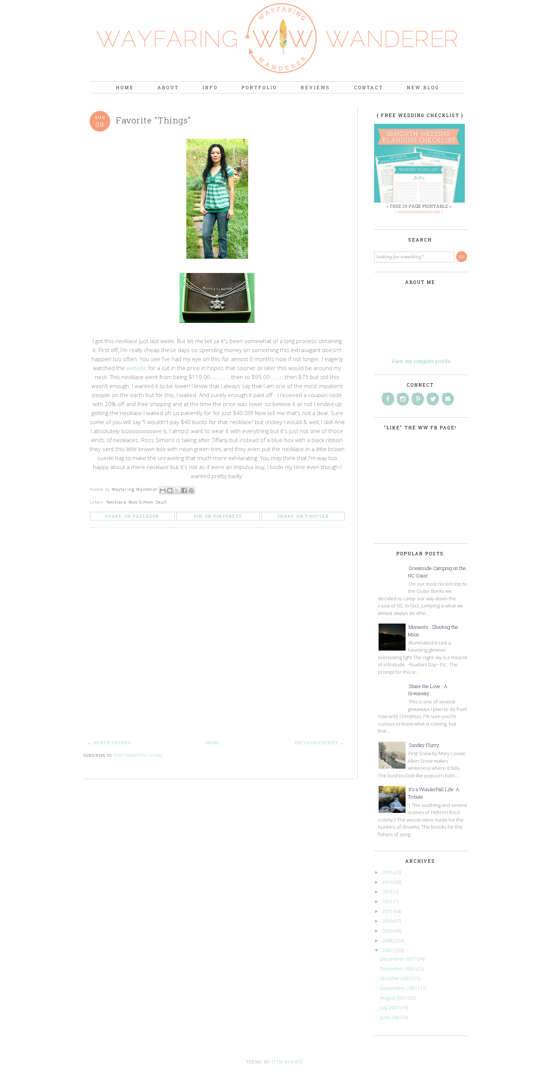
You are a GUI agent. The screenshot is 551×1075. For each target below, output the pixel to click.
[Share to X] (177, 490)
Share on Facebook (132, 516)
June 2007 (391, 1017)
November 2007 (398, 968)
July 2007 (390, 1007)
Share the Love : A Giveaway (428, 690)
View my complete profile (420, 361)
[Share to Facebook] (184, 490)
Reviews (315, 87)
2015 (388, 872)
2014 (388, 882)
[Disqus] (219, 638)
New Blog (423, 87)
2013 (388, 891)
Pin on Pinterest (218, 516)
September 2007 (399, 988)
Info (210, 87)
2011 (388, 911)
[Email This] (162, 490)
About (168, 87)
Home (125, 87)
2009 (388, 930)
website (136, 368)
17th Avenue (287, 1062)
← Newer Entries (109, 742)
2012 (388, 901)
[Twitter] (433, 399)
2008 (388, 940)
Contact (368, 87)
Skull (161, 502)
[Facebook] (388, 399)
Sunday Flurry (424, 745)
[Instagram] (403, 399)
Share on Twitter (303, 516)
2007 (388, 950)
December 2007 (398, 958)
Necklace (116, 502)
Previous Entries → (319, 742)
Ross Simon (141, 502)
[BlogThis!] (170, 490)
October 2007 (396, 978)
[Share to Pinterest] (191, 490)
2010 (388, 921)
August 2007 (394, 997)
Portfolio (259, 87)
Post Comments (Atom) (138, 755)
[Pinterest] (418, 399)
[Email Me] (448, 399)
